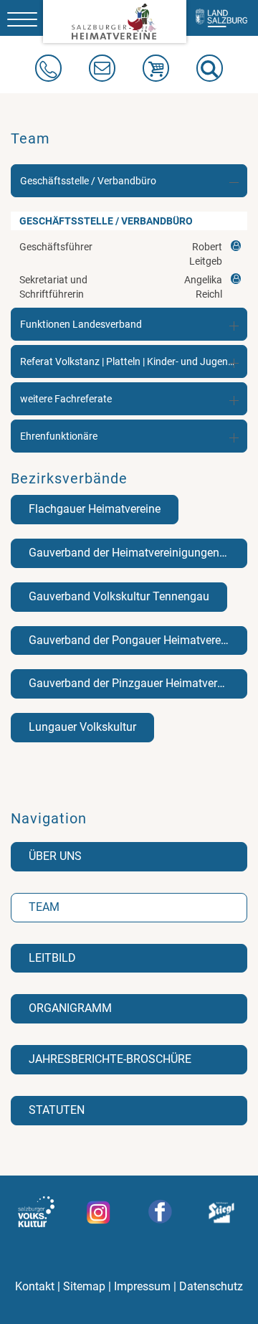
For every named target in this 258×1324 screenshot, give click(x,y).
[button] (209, 68)
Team (44, 907)
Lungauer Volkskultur (82, 727)
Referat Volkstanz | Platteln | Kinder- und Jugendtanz (133, 361)
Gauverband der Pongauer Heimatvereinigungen (138, 640)
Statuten (57, 1110)
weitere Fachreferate (66, 399)
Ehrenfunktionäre (58, 436)
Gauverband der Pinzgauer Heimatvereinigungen (138, 683)
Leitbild (52, 958)
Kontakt (34, 1287)
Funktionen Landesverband (81, 324)
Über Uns (55, 856)
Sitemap (84, 1287)
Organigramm (70, 1008)
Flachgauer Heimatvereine (95, 509)
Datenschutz (211, 1287)
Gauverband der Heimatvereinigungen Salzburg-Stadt (138, 552)
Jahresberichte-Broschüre (110, 1059)
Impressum (142, 1287)
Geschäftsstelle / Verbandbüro (88, 180)
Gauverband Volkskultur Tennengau (119, 596)
